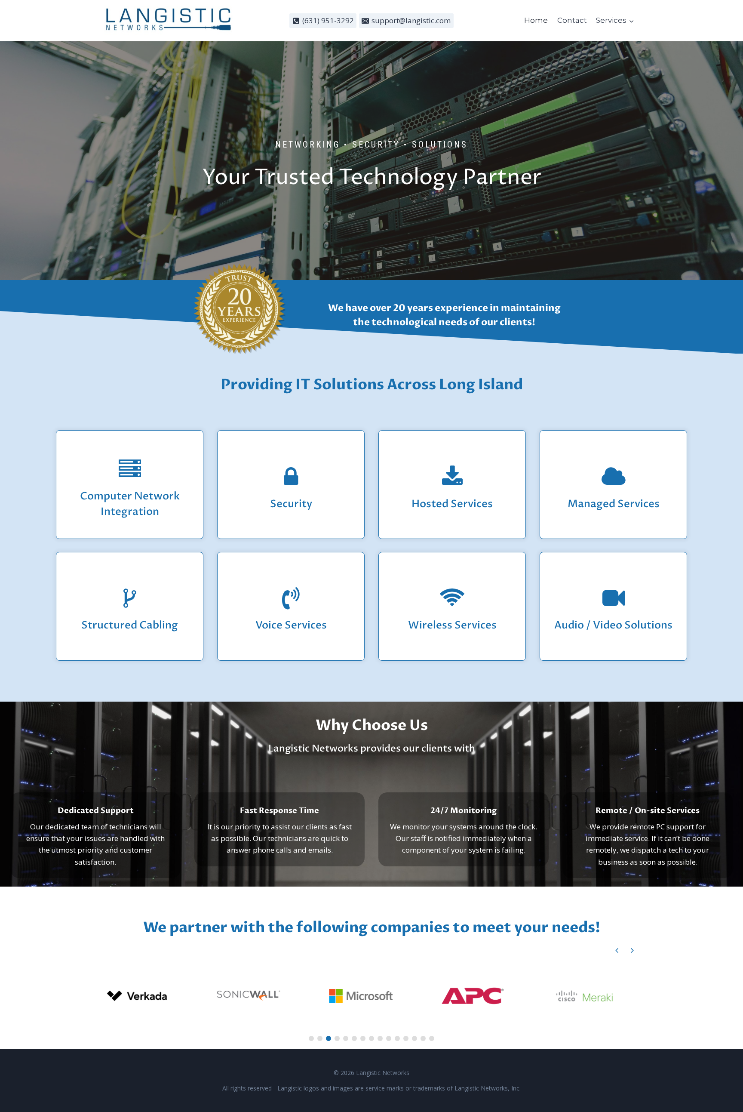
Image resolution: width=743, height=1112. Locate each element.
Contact (572, 20)
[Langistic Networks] (168, 21)
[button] (632, 950)
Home (536, 20)
